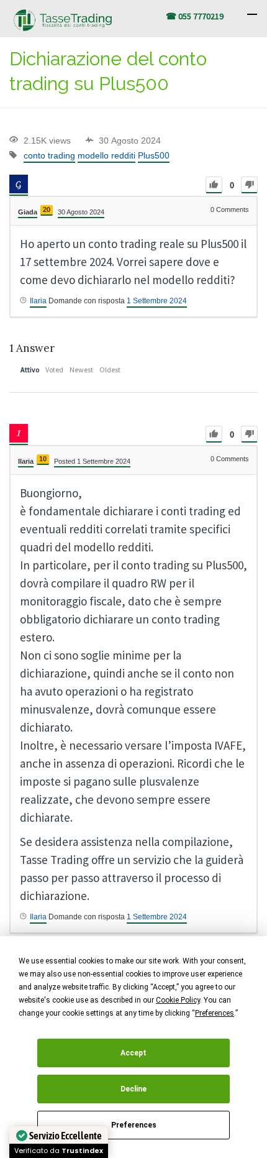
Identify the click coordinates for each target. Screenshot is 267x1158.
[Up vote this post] (214, 185)
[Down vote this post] (249, 185)
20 (46, 209)
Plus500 (154, 155)
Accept (133, 1053)
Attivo (29, 369)
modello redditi (106, 155)
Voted (54, 369)
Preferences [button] (214, 1013)
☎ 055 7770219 (195, 16)
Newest (81, 369)
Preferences (133, 1125)
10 (43, 458)
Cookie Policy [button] (178, 1000)
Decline (133, 1089)
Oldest (109, 369)
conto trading (49, 155)
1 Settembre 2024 (157, 300)
